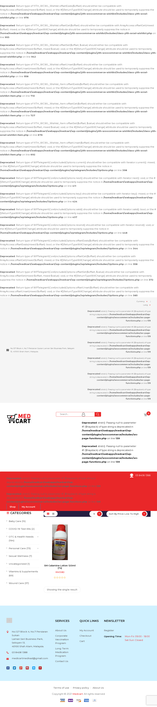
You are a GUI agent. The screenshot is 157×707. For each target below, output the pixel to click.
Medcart (78, 693)
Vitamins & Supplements (23, 571)
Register (109, 630)
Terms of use (61, 687)
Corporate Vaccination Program (62, 639)
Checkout (85, 635)
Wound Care (16, 583)
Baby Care (15, 521)
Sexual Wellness (18, 556)
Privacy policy (81, 687)
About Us (60, 630)
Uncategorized (18, 563)
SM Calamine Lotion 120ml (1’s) (60, 567)
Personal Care (17, 548)
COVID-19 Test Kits (20, 528)
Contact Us (61, 661)
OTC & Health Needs (21, 536)
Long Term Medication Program (62, 652)
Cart (82, 641)
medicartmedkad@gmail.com (30, 658)
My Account (87, 630)
